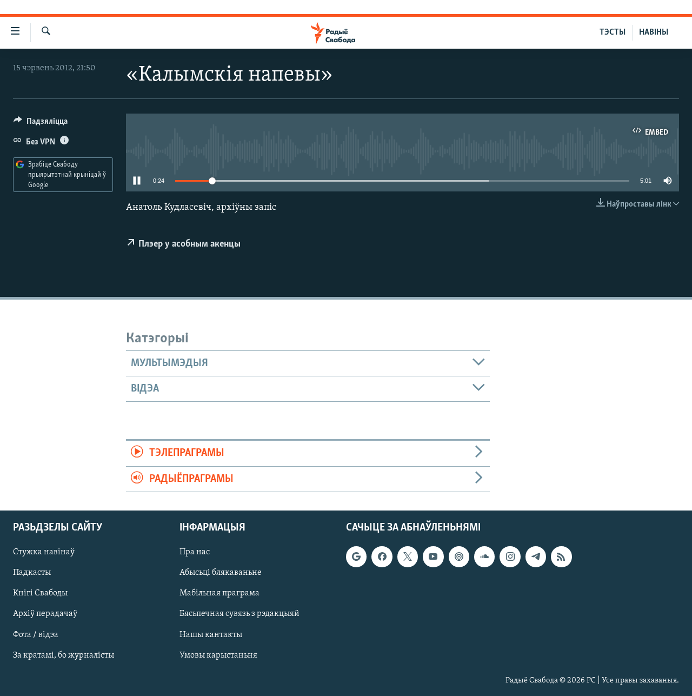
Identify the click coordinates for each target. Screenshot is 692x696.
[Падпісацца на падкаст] (459, 556)
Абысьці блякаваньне (220, 572)
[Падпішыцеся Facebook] (381, 556)
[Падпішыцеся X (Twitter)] (407, 556)
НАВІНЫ (653, 32)
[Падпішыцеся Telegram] (535, 556)
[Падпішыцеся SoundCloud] (484, 556)
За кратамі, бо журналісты (63, 655)
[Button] (41, 124)
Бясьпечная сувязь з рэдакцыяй (239, 613)
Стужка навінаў (44, 552)
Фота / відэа (35, 635)
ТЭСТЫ (613, 32)
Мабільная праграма (219, 593)
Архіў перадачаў (45, 613)
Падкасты (32, 572)
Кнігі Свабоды (40, 593)
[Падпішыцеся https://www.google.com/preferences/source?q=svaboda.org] (356, 556)
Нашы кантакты (210, 635)
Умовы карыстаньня (218, 655)
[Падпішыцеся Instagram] (510, 556)
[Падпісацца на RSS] (561, 556)
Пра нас (194, 552)
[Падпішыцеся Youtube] (433, 556)
